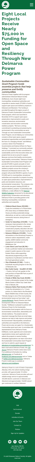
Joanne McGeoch (7, 300)
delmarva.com (6, 354)
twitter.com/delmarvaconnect (13, 359)
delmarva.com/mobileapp (10, 363)
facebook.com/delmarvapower (12, 356)
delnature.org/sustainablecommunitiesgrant (16, 345)
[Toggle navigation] (31, 4)
